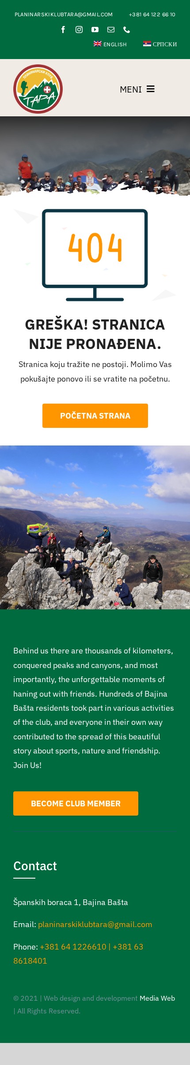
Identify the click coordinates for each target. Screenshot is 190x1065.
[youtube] (95, 29)
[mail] (110, 29)
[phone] (126, 29)
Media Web (157, 998)
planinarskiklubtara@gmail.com (95, 924)
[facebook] (63, 29)
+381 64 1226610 (73, 947)
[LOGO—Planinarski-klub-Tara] (38, 68)
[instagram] (79, 29)
